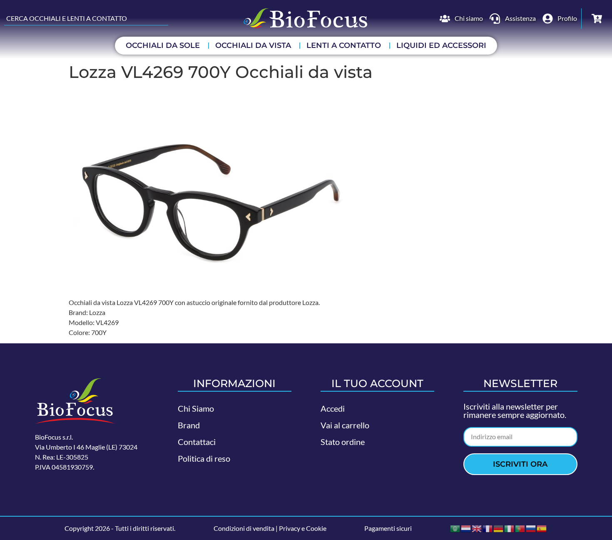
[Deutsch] (498, 528)
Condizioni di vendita (244, 528)
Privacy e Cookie (302, 528)
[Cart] (597, 18)
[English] (477, 528)
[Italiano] (509, 528)
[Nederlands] (466, 528)
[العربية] (455, 528)
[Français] (488, 528)
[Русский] (531, 528)
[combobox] (86, 18)
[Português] (520, 528)
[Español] (542, 528)
